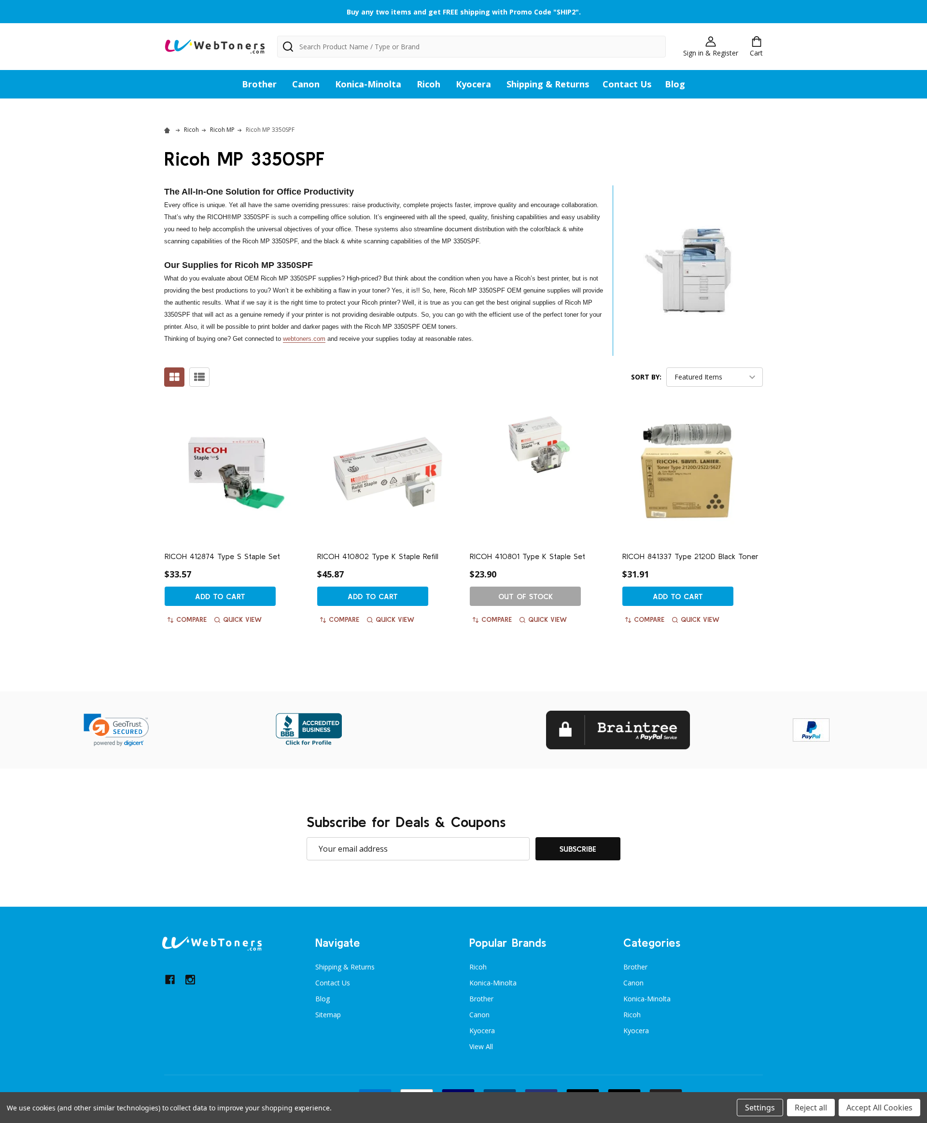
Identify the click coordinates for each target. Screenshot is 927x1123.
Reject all (811, 1107)
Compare (191, 619)
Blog (675, 84)
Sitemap (328, 1014)
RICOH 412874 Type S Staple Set (222, 556)
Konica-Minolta (368, 84)
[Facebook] (170, 979)
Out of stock (525, 596)
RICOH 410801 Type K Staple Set (527, 556)
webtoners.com (304, 338)
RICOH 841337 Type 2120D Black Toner (690, 556)
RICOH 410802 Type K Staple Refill (377, 556)
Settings (760, 1107)
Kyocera (473, 84)
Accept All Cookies (879, 1107)
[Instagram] (190, 979)
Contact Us (627, 84)
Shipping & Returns (547, 84)
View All (481, 1046)
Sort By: (646, 376)
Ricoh (428, 84)
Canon (306, 84)
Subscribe (578, 848)
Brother (259, 84)
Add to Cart (220, 596)
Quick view (242, 619)
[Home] (168, 130)
